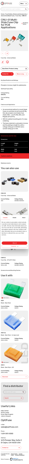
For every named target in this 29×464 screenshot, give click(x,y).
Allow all (15, 243)
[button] (7, 74)
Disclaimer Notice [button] (25, 23)
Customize (13, 246)
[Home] (6, 3)
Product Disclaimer (19, 455)
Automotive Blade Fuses (7, 15)
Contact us (5, 447)
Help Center (5, 410)
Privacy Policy (14, 453)
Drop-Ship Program (7, 414)
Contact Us (5, 74)
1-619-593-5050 (7, 433)
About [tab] (23, 217)
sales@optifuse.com (9, 427)
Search (7, 398)
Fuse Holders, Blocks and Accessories (16, 14)
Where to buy (20, 74)
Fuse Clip (18, 15)
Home (2, 14)
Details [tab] (14, 217)
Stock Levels (5, 412)
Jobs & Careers (6, 416)
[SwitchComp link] (16, 459)
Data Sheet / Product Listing (10, 68)
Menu (22, 3)
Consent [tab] (5, 217)
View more (5, 376)
